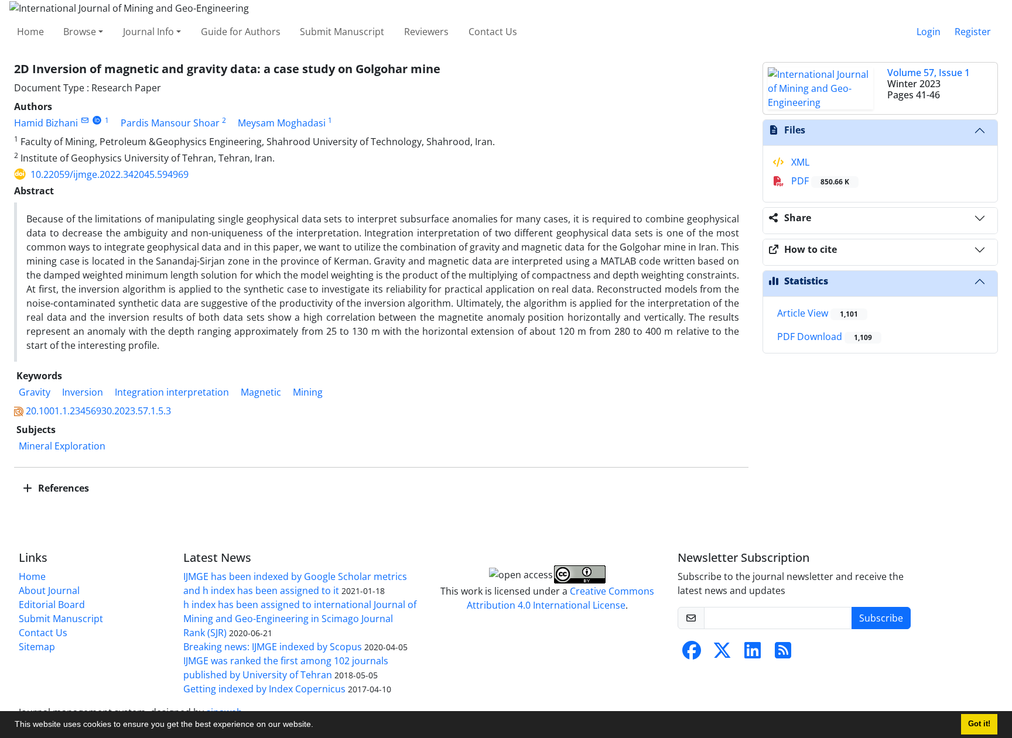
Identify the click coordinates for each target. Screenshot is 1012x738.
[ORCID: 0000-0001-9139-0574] (96, 120)
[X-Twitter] (722, 653)
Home (30, 31)
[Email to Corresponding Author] (84, 120)
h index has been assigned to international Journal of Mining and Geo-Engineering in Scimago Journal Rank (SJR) (299, 618)
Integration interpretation (172, 392)
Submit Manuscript (342, 31)
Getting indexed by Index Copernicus (264, 688)
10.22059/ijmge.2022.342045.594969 (109, 174)
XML (799, 162)
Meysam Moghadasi (282, 122)
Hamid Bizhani (46, 122)
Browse (79, 31)
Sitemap (37, 646)
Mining (308, 392)
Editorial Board (52, 604)
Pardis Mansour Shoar (170, 122)
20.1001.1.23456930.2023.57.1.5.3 (98, 410)
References (62, 488)
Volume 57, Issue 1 (928, 72)
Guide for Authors (241, 31)
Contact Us (493, 31)
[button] (317, 725)
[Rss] (783, 653)
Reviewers (426, 31)
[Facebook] (692, 653)
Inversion (82, 392)
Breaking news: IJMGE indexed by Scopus (272, 646)
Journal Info (148, 31)
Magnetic (261, 392)
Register (973, 31)
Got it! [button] (979, 724)
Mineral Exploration (62, 446)
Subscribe (881, 618)
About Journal (49, 590)
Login (929, 31)
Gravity (34, 392)
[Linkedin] (753, 653)
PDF (819, 180)
